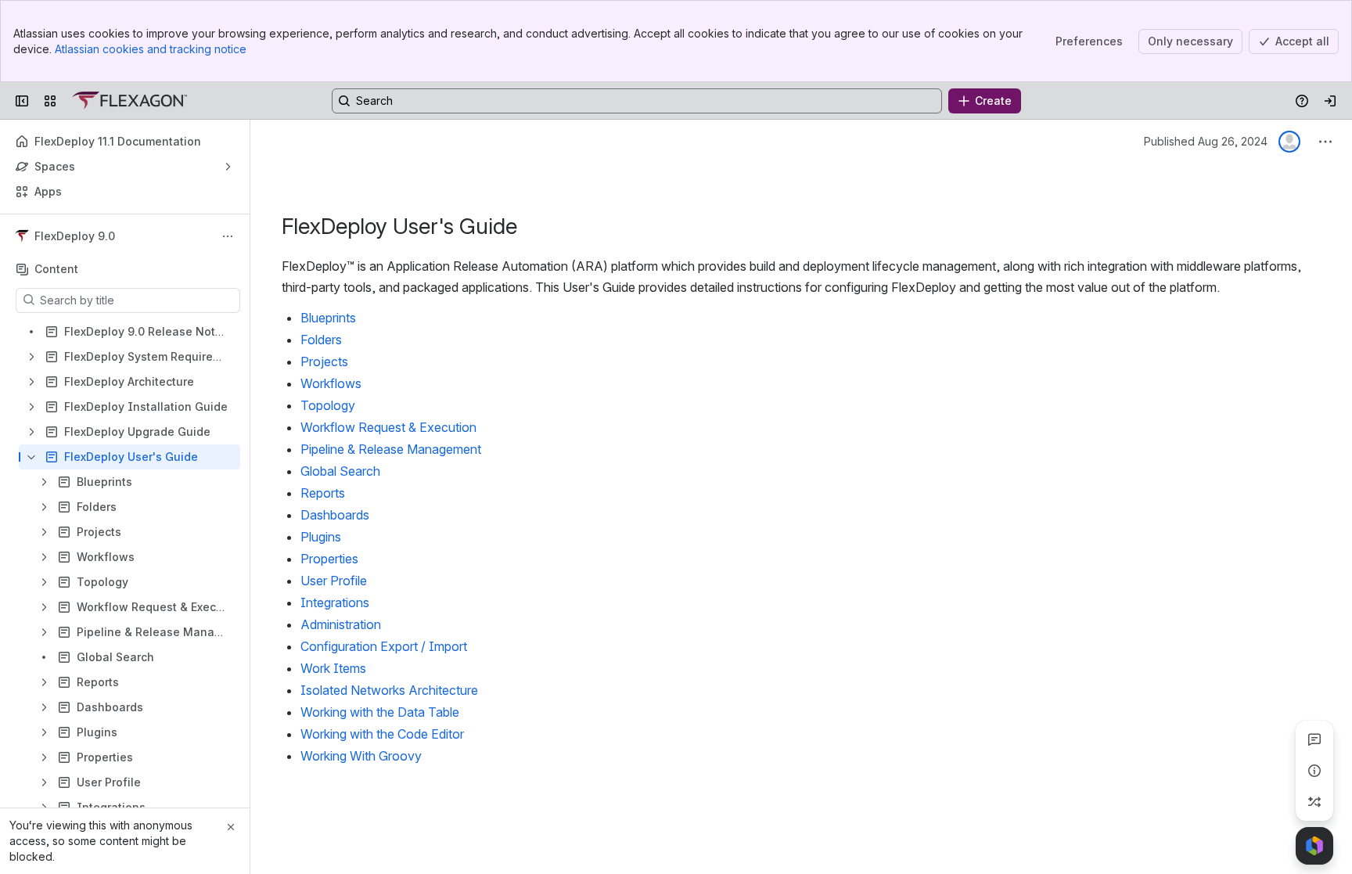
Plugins (320, 537)
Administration (340, 624)
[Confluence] (129, 100)
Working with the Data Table (379, 712)
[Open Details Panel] (1314, 770)
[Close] (230, 827)
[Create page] (1314, 802)
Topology (327, 405)
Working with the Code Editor (382, 734)
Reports (322, 493)
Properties (329, 558)
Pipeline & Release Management (390, 449)
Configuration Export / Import (383, 646)
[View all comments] (1314, 739)
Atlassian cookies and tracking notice (150, 49)
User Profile (333, 580)
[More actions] (227, 236)
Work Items (333, 668)
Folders (321, 339)
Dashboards (334, 515)
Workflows (330, 383)
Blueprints (328, 318)
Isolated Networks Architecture (389, 690)
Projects (324, 361)
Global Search (340, 471)
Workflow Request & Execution (388, 427)
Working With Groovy (361, 756)
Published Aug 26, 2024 (1206, 141)
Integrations (334, 602)
